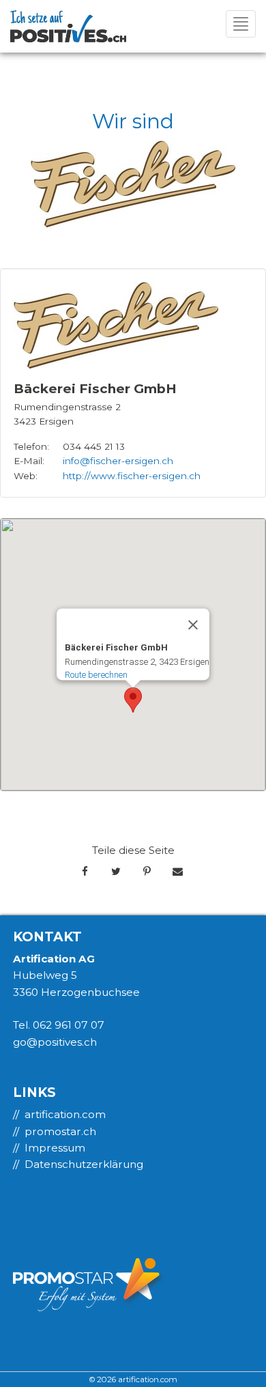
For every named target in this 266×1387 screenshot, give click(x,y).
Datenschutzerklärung (84, 1164)
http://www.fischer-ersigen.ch (132, 475)
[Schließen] (193, 624)
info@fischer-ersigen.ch (118, 460)
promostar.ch (60, 1131)
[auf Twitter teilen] (115, 872)
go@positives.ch (55, 1041)
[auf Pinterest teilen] (147, 872)
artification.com (65, 1114)
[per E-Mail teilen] (177, 872)
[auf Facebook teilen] (85, 872)
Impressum (55, 1147)
